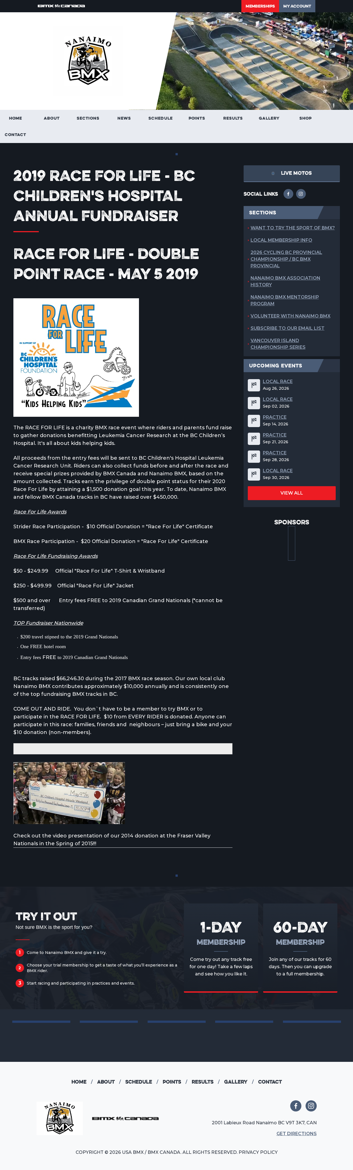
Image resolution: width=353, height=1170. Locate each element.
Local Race (278, 381)
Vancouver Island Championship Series (278, 344)
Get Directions (297, 1133)
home (82, 1082)
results (206, 1082)
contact (270, 1082)
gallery (239, 1082)
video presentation (76, 836)
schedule (141, 1082)
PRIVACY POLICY (258, 1152)
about (109, 1082)
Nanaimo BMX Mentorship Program (285, 300)
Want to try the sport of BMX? (293, 228)
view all (291, 493)
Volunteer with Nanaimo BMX (290, 316)
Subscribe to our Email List (288, 328)
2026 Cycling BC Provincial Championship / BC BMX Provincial (286, 259)
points (175, 1082)
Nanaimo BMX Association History (285, 281)
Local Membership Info (281, 240)
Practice (275, 417)
